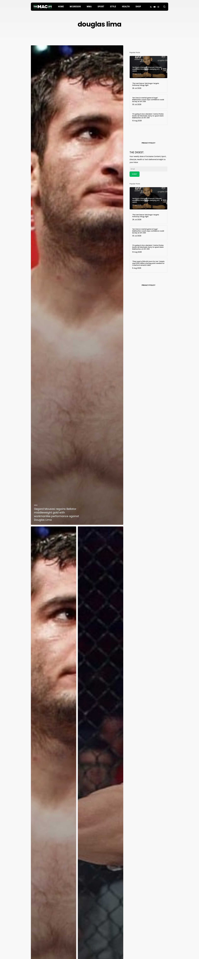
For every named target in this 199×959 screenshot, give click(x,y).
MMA (36, 505)
